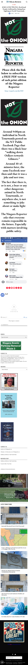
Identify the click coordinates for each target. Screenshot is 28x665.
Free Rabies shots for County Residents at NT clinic (13, 616)
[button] (26, 337)
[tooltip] (7, 288)
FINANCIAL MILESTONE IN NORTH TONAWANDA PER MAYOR (10, 571)
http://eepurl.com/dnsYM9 (14, 91)
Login (26, 317)
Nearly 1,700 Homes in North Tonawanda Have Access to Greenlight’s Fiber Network (13, 548)
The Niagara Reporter (18, 660)
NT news (14, 4)
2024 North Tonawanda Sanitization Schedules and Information (12, 594)
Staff (13, 13)
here (11, 644)
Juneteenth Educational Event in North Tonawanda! (12, 526)
